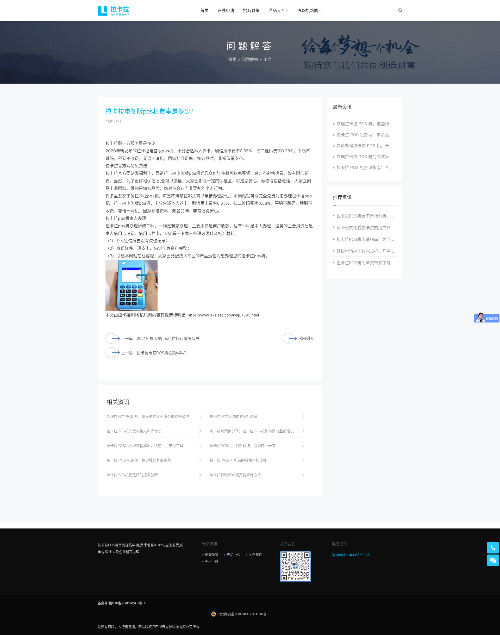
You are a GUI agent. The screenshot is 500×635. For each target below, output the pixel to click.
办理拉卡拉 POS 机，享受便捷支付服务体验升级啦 (148, 416)
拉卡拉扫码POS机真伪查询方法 (235, 474)
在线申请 (225, 10)
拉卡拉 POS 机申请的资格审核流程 (238, 460)
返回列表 (306, 338)
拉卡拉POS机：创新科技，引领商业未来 (243, 445)
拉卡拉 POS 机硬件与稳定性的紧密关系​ (139, 460)
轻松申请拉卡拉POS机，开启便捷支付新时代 (366, 251)
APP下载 (211, 561)
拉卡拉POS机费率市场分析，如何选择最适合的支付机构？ (366, 216)
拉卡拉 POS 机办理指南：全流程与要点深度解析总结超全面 (366, 167)
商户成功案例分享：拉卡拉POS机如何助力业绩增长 (252, 431)
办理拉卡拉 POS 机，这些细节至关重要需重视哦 (366, 123)
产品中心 (233, 554)
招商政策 (251, 10)
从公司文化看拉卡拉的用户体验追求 (366, 227)
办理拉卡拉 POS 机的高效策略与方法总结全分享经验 (366, 156)
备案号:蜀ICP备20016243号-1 (121, 603)
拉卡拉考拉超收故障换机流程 (233, 416)
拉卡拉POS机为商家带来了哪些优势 (366, 262)
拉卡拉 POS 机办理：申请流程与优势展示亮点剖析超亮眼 (366, 134)
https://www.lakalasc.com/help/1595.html (223, 315)
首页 (204, 10)
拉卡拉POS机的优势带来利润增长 (134, 431)
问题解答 (250, 59)
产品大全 (276, 10)
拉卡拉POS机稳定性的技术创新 (132, 474)
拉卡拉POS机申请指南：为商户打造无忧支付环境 (366, 239)
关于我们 (255, 554)
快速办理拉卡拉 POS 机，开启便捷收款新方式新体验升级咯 (366, 145)
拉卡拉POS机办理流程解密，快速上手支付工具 (145, 445)
